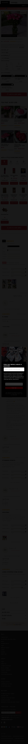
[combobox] (14, 369)
